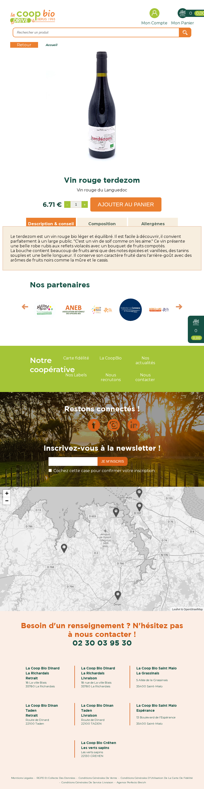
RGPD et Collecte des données (56, 778)
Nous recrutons (111, 377)
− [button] (6, 501)
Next (181, 308)
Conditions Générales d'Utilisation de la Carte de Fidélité (157, 778)
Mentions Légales (22, 778)
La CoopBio (111, 358)
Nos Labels (76, 375)
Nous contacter (145, 377)
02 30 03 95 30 (102, 643)
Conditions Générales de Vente (98, 778)
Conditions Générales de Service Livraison (87, 782)
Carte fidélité (76, 358)
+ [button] (6, 493)
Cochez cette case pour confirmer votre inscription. (104, 470)
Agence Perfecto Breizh (131, 782)
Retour (24, 45)
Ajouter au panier (126, 204)
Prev (22, 308)
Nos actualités (145, 360)
